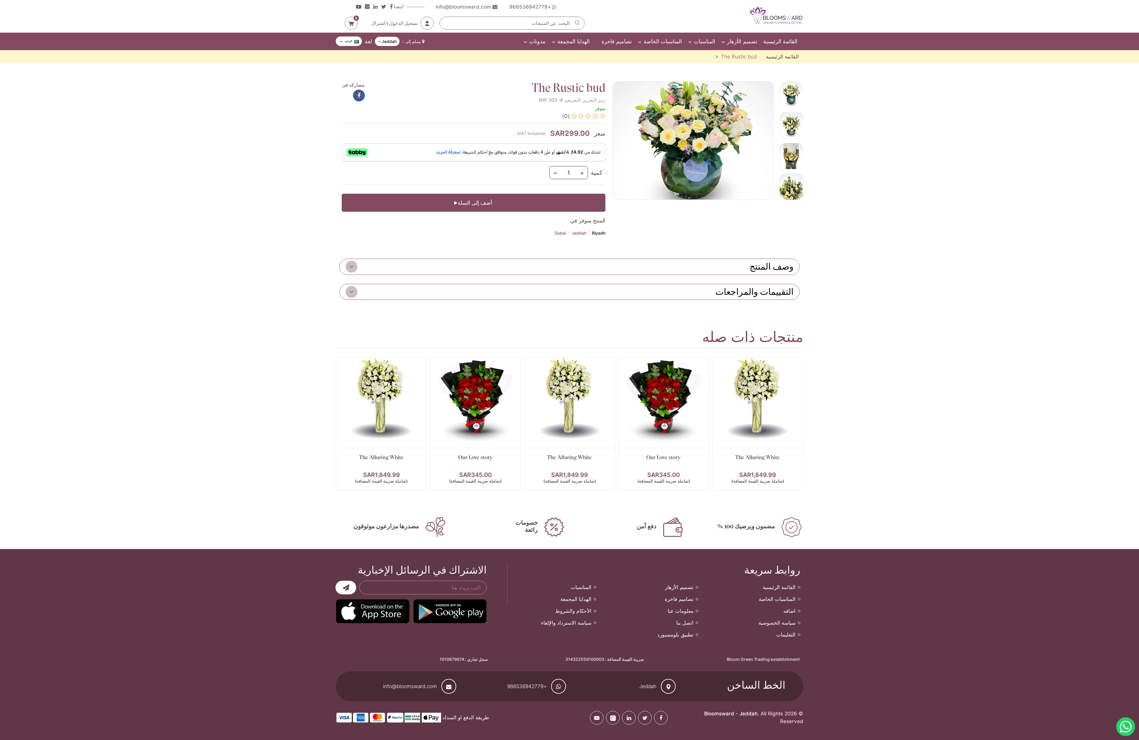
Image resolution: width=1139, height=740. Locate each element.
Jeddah (579, 232)
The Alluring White (757, 457)
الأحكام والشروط (573, 611)
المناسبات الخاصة (663, 41)
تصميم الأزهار (742, 41)
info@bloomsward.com (410, 686)
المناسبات (704, 41)
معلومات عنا (680, 611)
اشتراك (378, 23)
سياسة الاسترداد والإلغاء (566, 623)
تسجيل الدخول (403, 23)
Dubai (560, 232)
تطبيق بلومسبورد (675, 635)
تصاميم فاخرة (617, 41)
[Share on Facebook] (359, 95)
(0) (566, 116)
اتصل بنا (684, 623)
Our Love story (663, 457)
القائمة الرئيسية (780, 41)
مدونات (537, 41)
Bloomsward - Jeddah (731, 714)
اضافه (789, 611)
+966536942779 (527, 686)
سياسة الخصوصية (777, 623)
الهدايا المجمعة (573, 41)
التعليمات (786, 635)
